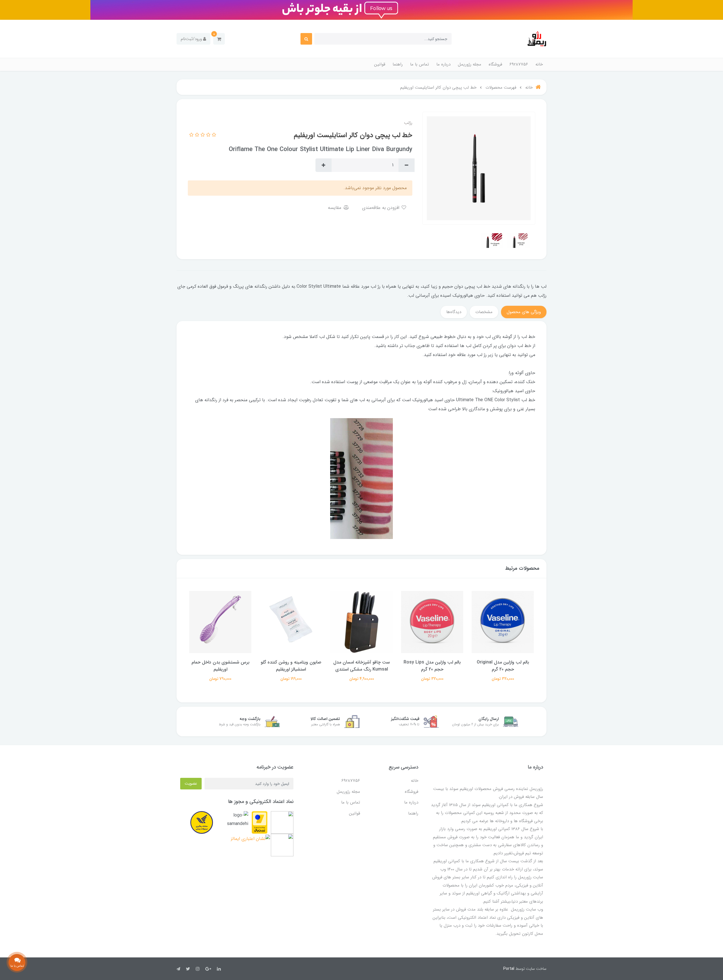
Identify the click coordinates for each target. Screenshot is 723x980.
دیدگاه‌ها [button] (453, 312)
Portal (508, 969)
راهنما (398, 64)
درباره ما (443, 64)
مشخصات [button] (484, 312)
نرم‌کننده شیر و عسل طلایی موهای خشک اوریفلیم (220, 666)
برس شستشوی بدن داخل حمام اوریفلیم (291, 666)
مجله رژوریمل (469, 64)
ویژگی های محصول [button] (524, 312)
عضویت (191, 783)
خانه (539, 64)
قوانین (379, 64)
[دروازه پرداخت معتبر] (259, 822)
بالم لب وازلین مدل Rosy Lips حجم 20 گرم (502, 666)
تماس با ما (419, 64)
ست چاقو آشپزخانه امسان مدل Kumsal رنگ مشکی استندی (432, 666)
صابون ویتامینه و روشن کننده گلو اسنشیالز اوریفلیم (361, 666)
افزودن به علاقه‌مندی (381, 207)
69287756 (518, 64)
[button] (219, 39)
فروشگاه (495, 64)
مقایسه (335, 207)
